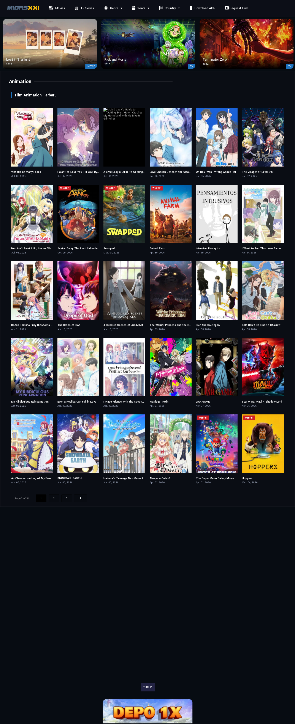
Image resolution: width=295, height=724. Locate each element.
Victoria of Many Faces (26, 172)
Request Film (238, 8)
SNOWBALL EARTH (69, 478)
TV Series (86, 8)
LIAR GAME (203, 402)
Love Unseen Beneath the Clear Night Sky (176, 172)
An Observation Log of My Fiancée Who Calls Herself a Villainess (52, 478)
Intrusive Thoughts (208, 248)
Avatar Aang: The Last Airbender (77, 248)
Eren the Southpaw (208, 325)
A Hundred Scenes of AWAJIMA (123, 325)
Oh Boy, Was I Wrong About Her (216, 172)
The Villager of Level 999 (257, 172)
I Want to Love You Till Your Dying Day (81, 172)
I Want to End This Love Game (261, 248)
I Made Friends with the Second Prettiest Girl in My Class (139, 402)
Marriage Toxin (159, 402)
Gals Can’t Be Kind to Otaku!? (261, 325)
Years (140, 8)
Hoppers (247, 478)
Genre (113, 8)
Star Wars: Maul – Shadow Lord (262, 402)
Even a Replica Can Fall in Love (76, 402)
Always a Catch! (160, 478)
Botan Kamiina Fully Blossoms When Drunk (38, 325)
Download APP (204, 8)
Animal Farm (157, 248)
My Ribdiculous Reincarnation (30, 402)
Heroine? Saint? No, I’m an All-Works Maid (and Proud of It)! (50, 248)
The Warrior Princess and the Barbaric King (177, 325)
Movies (59, 8)
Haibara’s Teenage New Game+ (123, 478)
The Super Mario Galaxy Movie (215, 478)
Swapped (109, 248)
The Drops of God (68, 325)
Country (170, 8)
